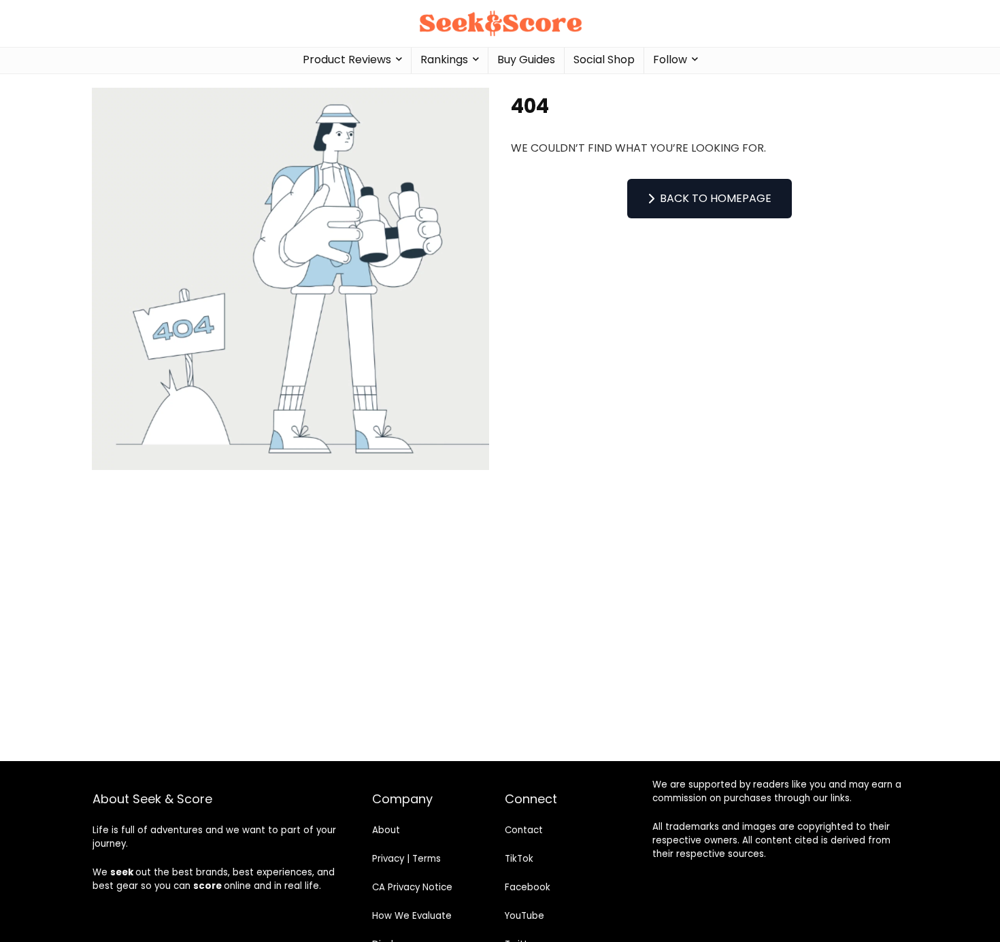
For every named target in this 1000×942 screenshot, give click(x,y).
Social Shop (604, 59)
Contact (524, 830)
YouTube (524, 915)
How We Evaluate (412, 915)
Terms (426, 858)
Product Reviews (347, 59)
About (386, 830)
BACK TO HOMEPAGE (715, 198)
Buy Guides (526, 59)
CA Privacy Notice (412, 887)
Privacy (388, 858)
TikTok (519, 858)
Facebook (527, 887)
